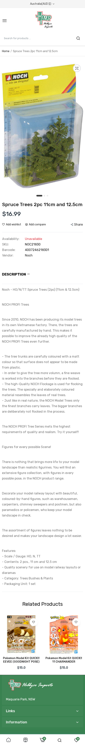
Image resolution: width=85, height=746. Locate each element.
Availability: (10, 239)
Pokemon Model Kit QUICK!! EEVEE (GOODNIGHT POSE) (21, 660)
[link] (34, 622)
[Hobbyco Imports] (45, 20)
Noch (29, 255)
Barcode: (8, 250)
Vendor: (7, 255)
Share (78, 224)
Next (78, 643)
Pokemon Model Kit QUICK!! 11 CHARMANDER (63, 660)
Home (5, 51)
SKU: (5, 244)
